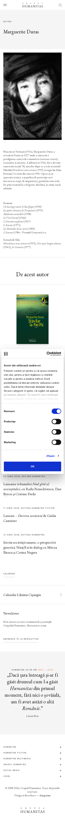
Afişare (50, 455)
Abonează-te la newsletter (21, 639)
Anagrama (44, 795)
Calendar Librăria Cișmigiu (22, 595)
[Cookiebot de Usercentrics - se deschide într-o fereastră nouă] (46, 353)
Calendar (9, 574)
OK (32, 466)
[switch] (56, 421)
